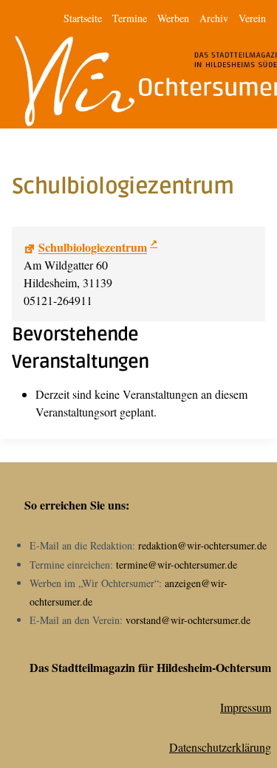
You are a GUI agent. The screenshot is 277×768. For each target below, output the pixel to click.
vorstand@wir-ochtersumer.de (188, 620)
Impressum (245, 707)
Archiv (213, 18)
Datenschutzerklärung (220, 747)
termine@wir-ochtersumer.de (176, 565)
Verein (252, 18)
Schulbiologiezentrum (92, 247)
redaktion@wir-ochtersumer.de (202, 545)
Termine (129, 18)
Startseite (83, 18)
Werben (173, 18)
